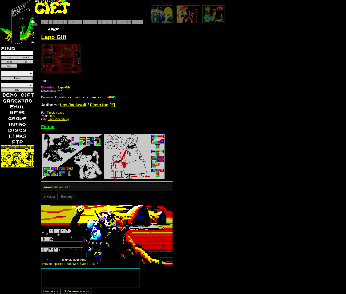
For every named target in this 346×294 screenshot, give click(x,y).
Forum (47, 126)
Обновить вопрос (77, 291)
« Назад (49, 197)
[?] (112, 105)
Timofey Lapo (55, 112)
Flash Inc (99, 105)
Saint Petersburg (58, 119)
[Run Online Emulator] (61, 58)
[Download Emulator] (91, 97)
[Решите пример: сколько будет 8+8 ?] (69, 206)
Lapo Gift (63, 87)
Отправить (50, 291)
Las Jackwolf (73, 105)
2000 (51, 116)
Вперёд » (67, 197)
